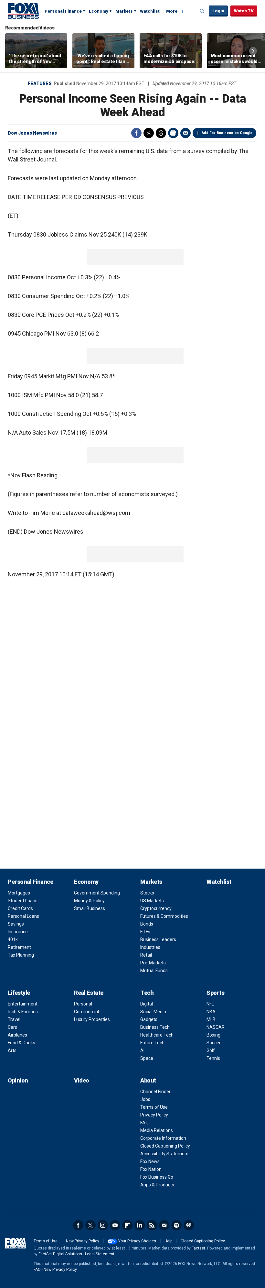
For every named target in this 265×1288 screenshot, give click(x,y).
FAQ (144, 1122)
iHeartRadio (189, 1225)
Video (81, 1080)
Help (168, 1241)
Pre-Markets (153, 962)
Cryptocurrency (156, 908)
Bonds (146, 924)
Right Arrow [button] (253, 51)
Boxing (213, 1035)
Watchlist (150, 11)
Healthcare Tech (157, 1035)
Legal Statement (99, 1254)
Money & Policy (89, 900)
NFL (210, 1003)
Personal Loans (23, 916)
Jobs (145, 1099)
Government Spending (97, 892)
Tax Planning (21, 955)
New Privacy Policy (82, 1241)
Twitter (148, 133)
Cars (12, 1027)
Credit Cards (20, 908)
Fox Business (23, 11)
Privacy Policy (154, 1114)
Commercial (86, 1011)
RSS (152, 1225)
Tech (147, 992)
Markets (124, 11)
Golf (211, 1050)
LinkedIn (139, 1225)
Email (185, 133)
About (148, 1080)
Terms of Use (154, 1107)
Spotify (176, 1225)
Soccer (214, 1042)
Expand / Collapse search (202, 11)
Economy (98, 11)
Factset (198, 1248)
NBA (211, 1011)
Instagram (103, 1225)
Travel (14, 1019)
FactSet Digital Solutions (60, 1254)
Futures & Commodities (164, 916)
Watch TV (244, 10)
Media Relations (156, 1130)
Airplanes (17, 1035)
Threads (161, 133)
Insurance (18, 931)
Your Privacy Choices (137, 1241)
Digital (146, 1003)
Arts (12, 1050)
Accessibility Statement (164, 1153)
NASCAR (216, 1027)
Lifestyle (19, 992)
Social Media (153, 1011)
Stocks (147, 892)
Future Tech (152, 1042)
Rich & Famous (23, 1011)
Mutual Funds (154, 970)
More (171, 11)
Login (218, 10)
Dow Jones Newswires (32, 133)
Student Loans (22, 900)
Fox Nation (151, 1169)
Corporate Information (163, 1138)
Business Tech (155, 1027)
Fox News (150, 1161)
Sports (215, 992)
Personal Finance (63, 11)
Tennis (213, 1058)
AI (142, 1050)
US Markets (152, 900)
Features (40, 83)
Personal (83, 1003)
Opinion (18, 1080)
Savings (16, 924)
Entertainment (22, 1003)
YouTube (115, 1225)
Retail (146, 955)
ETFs (145, 931)
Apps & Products (157, 1184)
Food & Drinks (21, 1042)
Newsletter (164, 1225)
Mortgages (19, 892)
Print (173, 133)
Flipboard (127, 1225)
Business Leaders (158, 939)
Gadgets (148, 1019)
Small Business (89, 908)
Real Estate (88, 992)
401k (13, 939)
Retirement (19, 947)
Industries (150, 947)
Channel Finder (155, 1091)
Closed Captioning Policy (165, 1146)
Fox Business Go (156, 1177)
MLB (211, 1019)
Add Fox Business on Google (227, 133)
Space (146, 1058)
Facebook (136, 133)
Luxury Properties (92, 1019)
